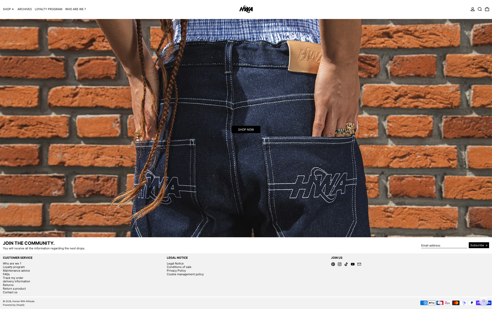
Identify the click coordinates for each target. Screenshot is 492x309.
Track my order (13, 278)
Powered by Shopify (14, 304)
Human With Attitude (23, 301)
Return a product (14, 288)
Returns (8, 285)
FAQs (6, 274)
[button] (480, 9)
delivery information (16, 281)
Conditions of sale (179, 267)
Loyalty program (14, 267)
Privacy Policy (176, 270)
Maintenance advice (16, 270)
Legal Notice (175, 263)
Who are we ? (12, 263)
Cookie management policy (185, 274)
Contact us (10, 292)
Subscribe (477, 245)
